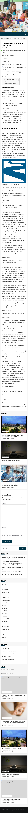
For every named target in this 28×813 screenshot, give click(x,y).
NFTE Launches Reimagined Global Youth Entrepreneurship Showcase (12, 575)
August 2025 (5, 602)
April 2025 (4, 613)
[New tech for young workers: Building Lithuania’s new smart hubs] (14, 685)
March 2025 (5, 616)
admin (4, 47)
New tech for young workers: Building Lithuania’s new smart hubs (13, 558)
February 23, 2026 (9, 462)
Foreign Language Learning (8, 653)
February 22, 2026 (9, 802)
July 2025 (4, 605)
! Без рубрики (5, 648)
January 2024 (5, 639)
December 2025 (6, 592)
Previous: (14, 401)
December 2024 (6, 624)
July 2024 (4, 637)
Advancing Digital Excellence (7, 669)
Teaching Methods (6, 662)
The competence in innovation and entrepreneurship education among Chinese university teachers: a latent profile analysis (12, 563)
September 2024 (6, 632)
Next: (14, 406)
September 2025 (6, 600)
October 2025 (5, 597)
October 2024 (5, 629)
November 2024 (6, 626)
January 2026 (5, 589)
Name (4, 521)
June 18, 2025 (9, 47)
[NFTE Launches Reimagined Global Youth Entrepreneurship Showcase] (14, 789)
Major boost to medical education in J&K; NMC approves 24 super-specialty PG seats (13, 568)
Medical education (5, 41)
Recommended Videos (11, 83)
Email (16, 521)
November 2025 (6, 595)
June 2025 (4, 608)
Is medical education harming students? (11, 460)
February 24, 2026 (9, 438)
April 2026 (4, 584)
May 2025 (4, 610)
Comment (5, 503)
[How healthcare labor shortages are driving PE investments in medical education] (14, 473)
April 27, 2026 (9, 698)
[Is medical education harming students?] (14, 450)
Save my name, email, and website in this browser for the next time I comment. (12, 536)
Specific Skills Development (8, 659)
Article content (7, 81)
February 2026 (5, 587)
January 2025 (5, 621)
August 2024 (5, 634)
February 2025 (5, 618)
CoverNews (20, 809)
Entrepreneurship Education (9, 651)
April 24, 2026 (9, 725)
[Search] (26, 34)
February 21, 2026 (9, 487)
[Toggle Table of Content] (16, 80)
